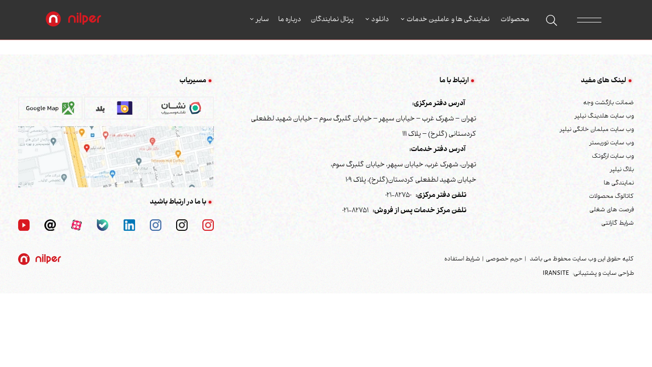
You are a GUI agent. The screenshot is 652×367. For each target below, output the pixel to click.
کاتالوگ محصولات (611, 197)
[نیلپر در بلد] (116, 111)
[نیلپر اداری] (73, 20)
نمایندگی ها (619, 183)
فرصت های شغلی (611, 210)
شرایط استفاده (462, 259)
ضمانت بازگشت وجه (608, 103)
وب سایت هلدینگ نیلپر (604, 116)
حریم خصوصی (504, 259)
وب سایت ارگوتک (613, 156)
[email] (50, 225)
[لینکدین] (129, 225)
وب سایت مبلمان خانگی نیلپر (597, 130)
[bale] (102, 225)
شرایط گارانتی (617, 223)
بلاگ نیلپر (622, 170)
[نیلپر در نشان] (181, 111)
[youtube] (24, 225)
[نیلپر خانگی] (182, 225)
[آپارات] (76, 225)
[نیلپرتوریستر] (155, 225)
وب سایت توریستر (611, 143)
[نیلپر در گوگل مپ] (50, 111)
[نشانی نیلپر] (116, 157)
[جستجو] (551, 20)
